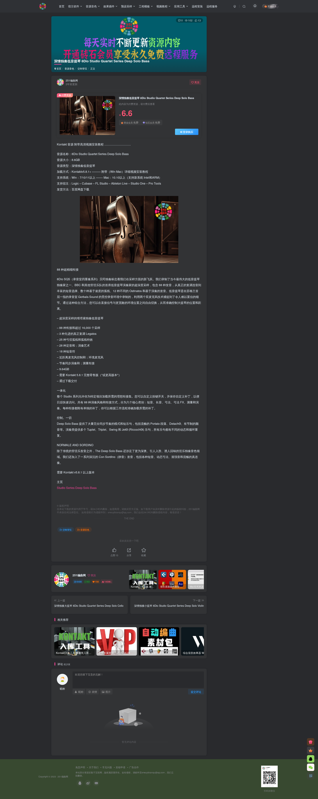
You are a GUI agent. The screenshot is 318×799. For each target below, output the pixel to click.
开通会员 (272, 6)
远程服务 (212, 6)
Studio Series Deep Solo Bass (77, 488)
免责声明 (80, 767)
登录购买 (188, 132)
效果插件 (108, 6)
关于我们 (93, 767)
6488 (79, 581)
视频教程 (161, 6)
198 (97, 581)
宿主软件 (73, 6)
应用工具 (179, 6)
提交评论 (196, 692)
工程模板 (144, 6)
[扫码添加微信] (310, 767)
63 (88, 581)
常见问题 (107, 767)
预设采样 (126, 6)
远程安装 (197, 6)
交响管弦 (82, 68)
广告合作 (134, 767)
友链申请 (120, 767)
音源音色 (91, 6)
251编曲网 (72, 80)
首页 (61, 6)
